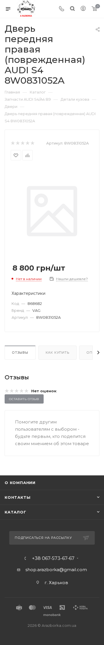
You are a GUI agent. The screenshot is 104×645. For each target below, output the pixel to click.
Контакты (17, 497)
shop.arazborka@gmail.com (56, 569)
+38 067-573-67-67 (53, 558)
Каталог (15, 512)
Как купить (57, 352)
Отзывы (20, 352)
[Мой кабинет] (83, 9)
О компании (20, 482)
